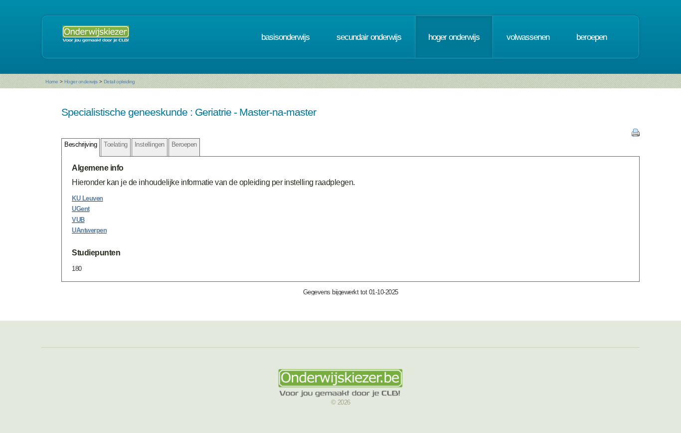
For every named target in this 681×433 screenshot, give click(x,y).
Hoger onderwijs (81, 81)
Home (51, 81)
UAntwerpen (89, 230)
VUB (78, 219)
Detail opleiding (119, 81)
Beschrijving (80, 144)
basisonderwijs (285, 37)
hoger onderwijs (454, 37)
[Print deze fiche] (636, 134)
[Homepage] (96, 37)
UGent (81, 209)
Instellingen (150, 144)
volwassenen (528, 37)
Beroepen (184, 144)
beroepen (591, 37)
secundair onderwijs (369, 37)
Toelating (116, 144)
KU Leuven (87, 198)
